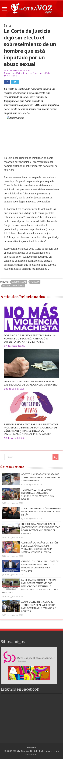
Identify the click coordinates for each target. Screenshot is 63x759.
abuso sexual (19, 282)
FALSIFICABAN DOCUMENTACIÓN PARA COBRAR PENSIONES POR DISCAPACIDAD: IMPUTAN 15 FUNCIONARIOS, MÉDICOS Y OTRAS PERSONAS (30, 586)
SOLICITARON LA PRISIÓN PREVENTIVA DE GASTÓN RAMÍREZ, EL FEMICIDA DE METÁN (41, 511)
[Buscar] (55, 457)
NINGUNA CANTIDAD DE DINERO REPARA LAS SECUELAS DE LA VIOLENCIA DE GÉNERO (31, 383)
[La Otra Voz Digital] (31, 8)
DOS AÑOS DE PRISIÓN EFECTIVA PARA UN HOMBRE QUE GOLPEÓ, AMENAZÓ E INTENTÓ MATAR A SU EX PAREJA (30, 338)
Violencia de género (13, 286)
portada (35, 282)
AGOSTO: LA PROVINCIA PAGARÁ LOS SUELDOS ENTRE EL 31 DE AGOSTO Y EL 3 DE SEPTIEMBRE (40, 477)
